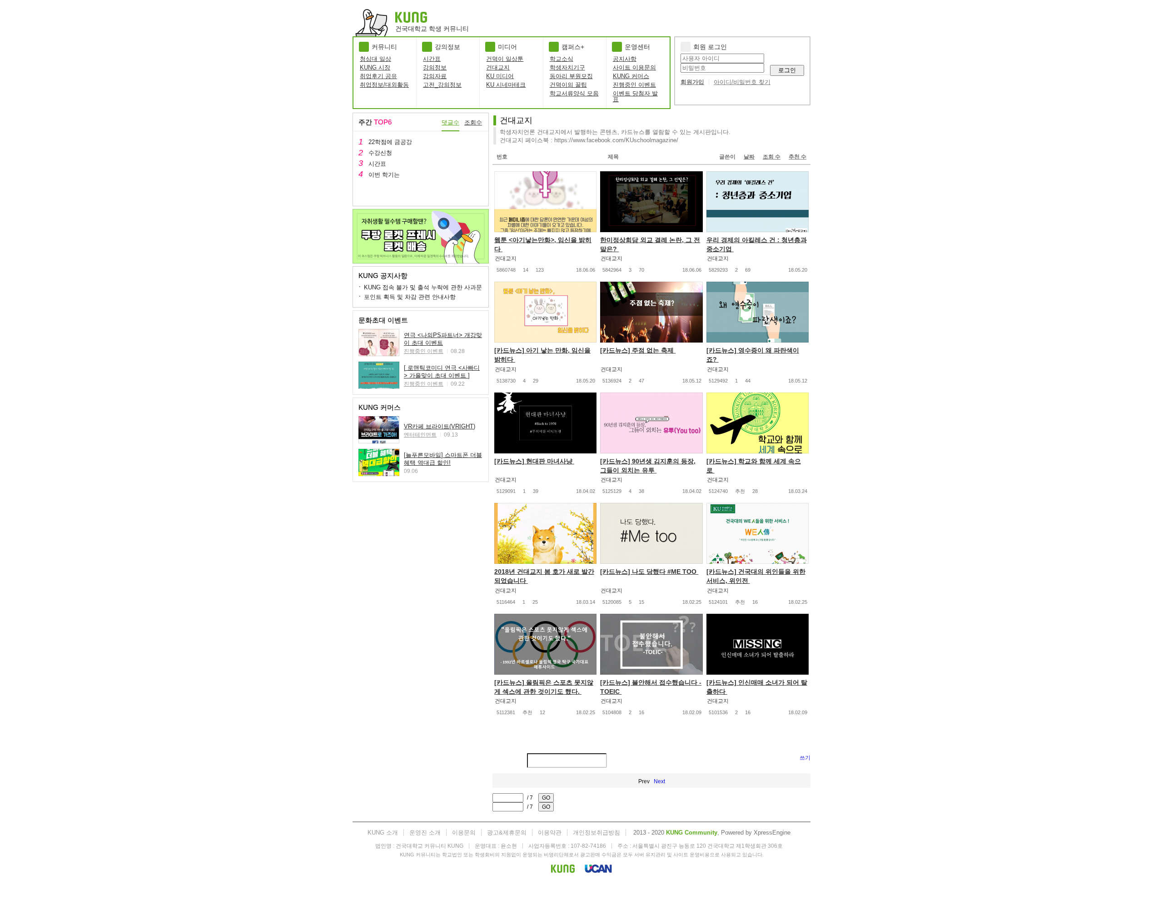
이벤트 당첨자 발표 (635, 96)
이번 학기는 (384, 174)
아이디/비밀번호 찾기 (742, 82)
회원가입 (692, 82)
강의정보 (435, 67)
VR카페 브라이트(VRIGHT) (439, 426)
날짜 (749, 157)
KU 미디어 (500, 76)
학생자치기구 (567, 67)
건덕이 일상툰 (504, 58)
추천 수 (797, 157)
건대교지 (498, 67)
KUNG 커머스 (631, 76)
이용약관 (550, 832)
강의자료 (435, 76)
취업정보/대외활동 (384, 84)
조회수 (473, 122)
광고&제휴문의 (507, 832)
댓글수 (450, 122)
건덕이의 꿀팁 (568, 84)
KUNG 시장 (375, 67)
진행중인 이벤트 (634, 84)
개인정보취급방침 (596, 832)
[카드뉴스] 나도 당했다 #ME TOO (649, 571)
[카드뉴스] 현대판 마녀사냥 (534, 461)
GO (546, 798)
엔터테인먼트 (420, 435)
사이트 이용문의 (634, 67)
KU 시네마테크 (506, 84)
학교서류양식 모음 (574, 93)
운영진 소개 (425, 832)
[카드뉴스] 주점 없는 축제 (638, 350)
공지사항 (624, 58)
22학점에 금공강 (390, 142)
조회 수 (771, 157)
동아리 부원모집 (571, 76)
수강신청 (380, 152)
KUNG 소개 (383, 832)
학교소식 (561, 58)
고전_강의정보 (442, 84)
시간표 (432, 58)
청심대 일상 (375, 58)
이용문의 (464, 832)
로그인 (787, 70)
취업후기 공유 (378, 76)
